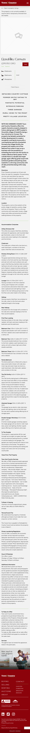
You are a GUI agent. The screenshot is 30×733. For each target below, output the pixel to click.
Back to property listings (11, 8)
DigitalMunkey (13, 727)
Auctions (6, 691)
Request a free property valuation (15, 665)
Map (17, 75)
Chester (19, 686)
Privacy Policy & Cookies (7, 723)
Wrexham (19, 691)
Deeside (19, 693)
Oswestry (20, 688)
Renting (6, 688)
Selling (5, 685)
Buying (5, 681)
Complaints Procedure (7, 706)
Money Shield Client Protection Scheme (11, 705)
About (5, 695)
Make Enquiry (15, 87)
